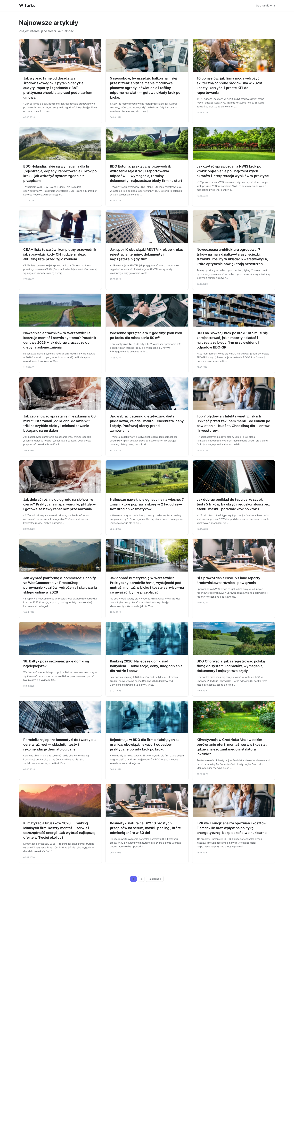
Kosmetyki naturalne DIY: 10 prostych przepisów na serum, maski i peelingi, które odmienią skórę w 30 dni (145, 828)
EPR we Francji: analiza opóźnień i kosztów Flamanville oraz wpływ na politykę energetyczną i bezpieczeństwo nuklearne (232, 828)
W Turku (27, 5)
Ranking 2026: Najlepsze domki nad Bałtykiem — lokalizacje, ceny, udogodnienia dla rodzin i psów (146, 666)
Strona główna (265, 5)
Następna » (155, 878)
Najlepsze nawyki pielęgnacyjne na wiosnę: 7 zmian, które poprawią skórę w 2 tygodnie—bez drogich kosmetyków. (147, 504)
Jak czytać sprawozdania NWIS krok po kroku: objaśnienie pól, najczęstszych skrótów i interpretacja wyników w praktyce (233, 171)
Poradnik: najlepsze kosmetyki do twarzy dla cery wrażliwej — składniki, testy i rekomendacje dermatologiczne (59, 744)
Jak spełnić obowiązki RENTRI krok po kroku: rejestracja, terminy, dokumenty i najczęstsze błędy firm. (146, 254)
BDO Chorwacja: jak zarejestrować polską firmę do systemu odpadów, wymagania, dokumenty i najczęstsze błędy (231, 666)
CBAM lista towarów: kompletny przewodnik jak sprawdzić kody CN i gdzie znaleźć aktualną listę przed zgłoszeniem (59, 254)
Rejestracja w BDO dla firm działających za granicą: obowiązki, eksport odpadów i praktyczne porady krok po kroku (144, 744)
